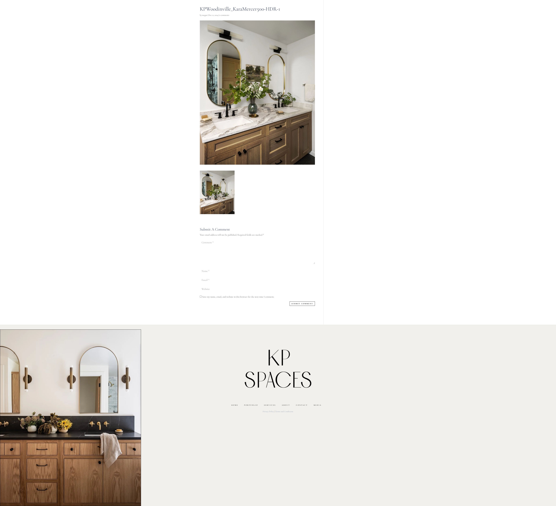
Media (318, 405)
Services (270, 405)
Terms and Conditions (284, 411)
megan (204, 15)
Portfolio (251, 405)
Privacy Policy (268, 411)
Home (234, 405)
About (286, 405)
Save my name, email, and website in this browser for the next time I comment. (238, 296)
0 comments (224, 15)
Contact (302, 405)
